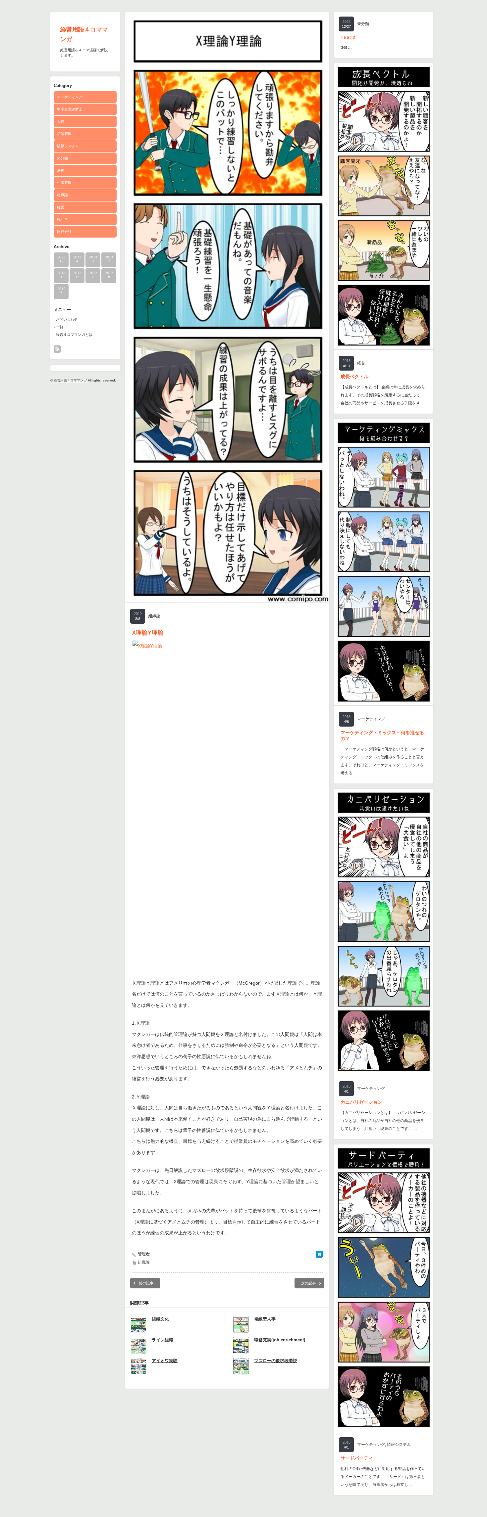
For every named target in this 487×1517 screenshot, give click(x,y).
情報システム (68, 146)
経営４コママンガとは (74, 334)
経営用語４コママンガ (70, 380)
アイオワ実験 (165, 1360)
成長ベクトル (354, 376)
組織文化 (160, 1318)
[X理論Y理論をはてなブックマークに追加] (319, 1256)
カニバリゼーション (361, 1102)
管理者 (144, 1254)
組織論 (62, 195)
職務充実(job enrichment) (279, 1339)
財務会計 (64, 232)
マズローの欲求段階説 (275, 1360)
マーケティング (69, 97)
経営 (60, 207)
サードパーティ (357, 1458)
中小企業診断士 (69, 109)
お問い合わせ (67, 319)
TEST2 (348, 37)
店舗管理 (64, 134)
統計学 (62, 219)
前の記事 (146, 1283)
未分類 (62, 158)
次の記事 (308, 1283)
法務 (60, 170)
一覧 (59, 327)
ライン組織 (162, 1339)
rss (57, 349)
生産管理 (64, 183)
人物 (60, 121)
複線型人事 (265, 1318)
